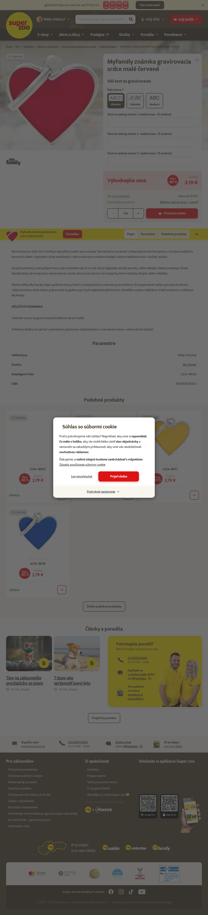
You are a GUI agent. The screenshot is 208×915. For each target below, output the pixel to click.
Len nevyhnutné (81, 476)
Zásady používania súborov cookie (82, 465)
